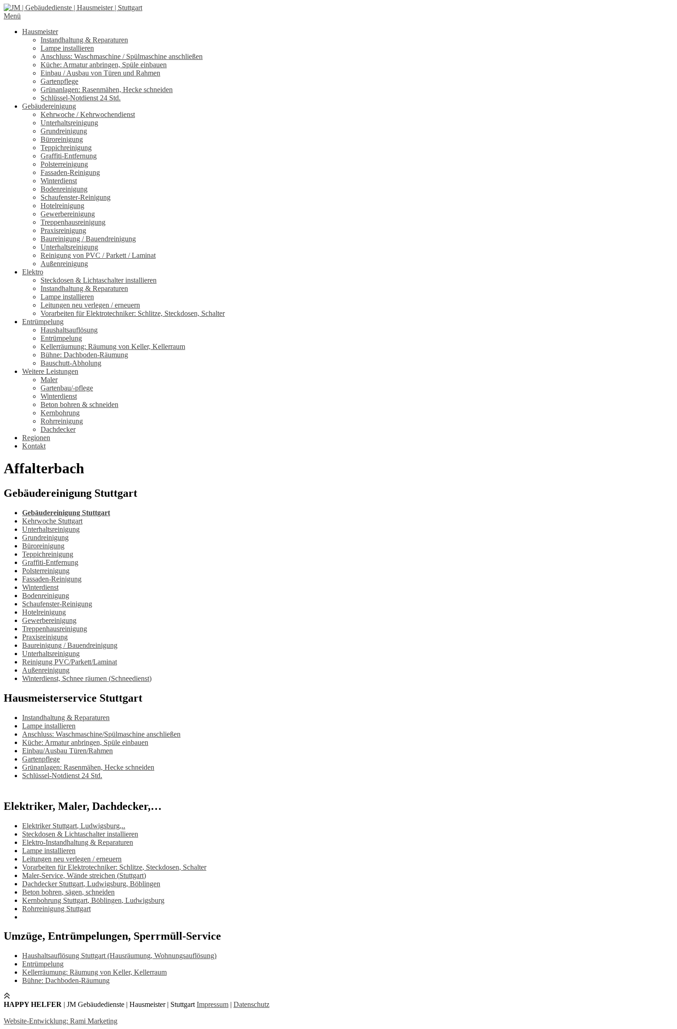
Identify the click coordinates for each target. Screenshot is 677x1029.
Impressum (212, 1004)
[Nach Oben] (7, 996)
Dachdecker (58, 429)
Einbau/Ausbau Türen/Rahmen (67, 751)
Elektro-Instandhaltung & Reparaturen (77, 842)
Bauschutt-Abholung (71, 363)
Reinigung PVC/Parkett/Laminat (69, 662)
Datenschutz (251, 1004)
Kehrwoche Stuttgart (52, 521)
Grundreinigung (64, 131)
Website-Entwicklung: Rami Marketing (60, 1021)
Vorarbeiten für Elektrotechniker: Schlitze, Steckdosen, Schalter (133, 313)
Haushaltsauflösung (69, 330)
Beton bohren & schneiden (79, 404)
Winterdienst (59, 181)
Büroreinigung (62, 139)
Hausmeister (40, 31)
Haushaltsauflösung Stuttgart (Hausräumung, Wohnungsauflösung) (119, 955)
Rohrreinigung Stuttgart (56, 909)
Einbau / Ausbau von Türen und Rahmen (100, 73)
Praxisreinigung (63, 230)
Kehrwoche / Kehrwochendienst (88, 114)
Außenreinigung (64, 263)
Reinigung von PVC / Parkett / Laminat (98, 255)
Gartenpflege (59, 81)
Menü (12, 16)
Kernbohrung (60, 413)
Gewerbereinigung (68, 214)
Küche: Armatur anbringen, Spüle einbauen (104, 65)
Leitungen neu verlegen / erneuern (90, 305)
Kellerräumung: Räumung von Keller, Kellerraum (113, 346)
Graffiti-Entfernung (69, 156)
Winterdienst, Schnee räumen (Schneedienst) (87, 678)
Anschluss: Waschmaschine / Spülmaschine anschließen (122, 56)
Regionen (36, 438)
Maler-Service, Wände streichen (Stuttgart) (84, 875)
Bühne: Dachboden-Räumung (84, 355)
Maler (49, 380)
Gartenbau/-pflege (67, 388)
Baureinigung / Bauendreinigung (88, 239)
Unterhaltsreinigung (69, 123)
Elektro (32, 272)
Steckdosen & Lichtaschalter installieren (99, 280)
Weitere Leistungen (50, 371)
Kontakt (34, 446)
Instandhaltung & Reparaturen (84, 40)
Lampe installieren (67, 48)
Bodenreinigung (64, 189)
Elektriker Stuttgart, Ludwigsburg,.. (73, 826)
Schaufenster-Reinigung (76, 197)
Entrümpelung (43, 322)
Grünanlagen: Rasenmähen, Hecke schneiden (107, 89)
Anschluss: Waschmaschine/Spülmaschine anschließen (101, 734)
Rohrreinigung (62, 421)
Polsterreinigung (64, 164)
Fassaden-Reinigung (70, 172)
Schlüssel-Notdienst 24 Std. (81, 98)
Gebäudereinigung (49, 106)
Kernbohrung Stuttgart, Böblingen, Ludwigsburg (93, 900)
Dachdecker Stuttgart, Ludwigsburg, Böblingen (91, 884)
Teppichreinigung (66, 147)
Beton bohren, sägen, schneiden (68, 892)
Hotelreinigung (62, 205)
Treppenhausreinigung (73, 222)
